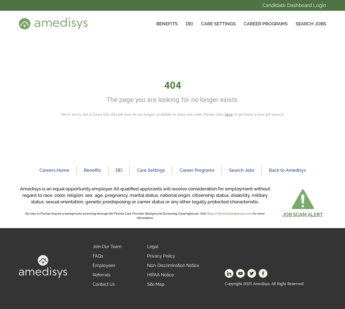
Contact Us (104, 284)
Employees (104, 265)
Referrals (102, 274)
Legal (152, 246)
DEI (189, 23)
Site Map (155, 284)
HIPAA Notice (160, 274)
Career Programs (266, 23)
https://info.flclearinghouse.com (229, 213)
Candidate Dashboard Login (294, 5)
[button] (302, 203)
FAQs (98, 256)
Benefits (167, 23)
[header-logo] (53, 23)
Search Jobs (311, 23)
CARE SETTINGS (218, 23)
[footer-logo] (43, 266)
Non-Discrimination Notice (173, 265)
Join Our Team (107, 246)
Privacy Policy (161, 256)
